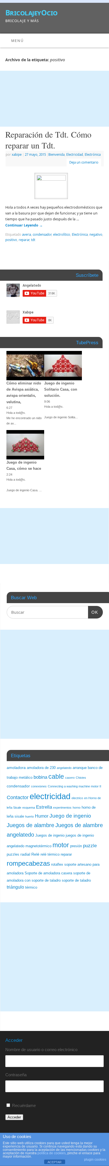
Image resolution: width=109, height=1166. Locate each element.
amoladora (16, 767)
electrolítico (61, 234)
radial (25, 854)
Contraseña (16, 1074)
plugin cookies (95, 1160)
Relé (35, 854)
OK (93, 612)
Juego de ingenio (70, 816)
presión (76, 846)
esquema (28, 807)
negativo (95, 234)
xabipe (17, 154)
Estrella (44, 807)
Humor (41, 816)
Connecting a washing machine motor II (74, 786)
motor (61, 845)
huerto (29, 816)
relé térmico (50, 854)
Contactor (18, 797)
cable (56, 776)
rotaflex (57, 865)
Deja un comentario (83, 162)
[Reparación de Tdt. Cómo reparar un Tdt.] (54, 187)
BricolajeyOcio (31, 12)
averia (26, 234)
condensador (42, 234)
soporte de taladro (76, 880)
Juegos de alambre (30, 825)
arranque (80, 768)
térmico (31, 887)
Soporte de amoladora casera (48, 873)
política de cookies (51, 1153)
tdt (33, 240)
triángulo (15, 887)
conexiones (39, 786)
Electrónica (93, 154)
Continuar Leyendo (24, 225)
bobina (40, 777)
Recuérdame (24, 1105)
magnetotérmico (38, 846)
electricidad (50, 796)
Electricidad (74, 154)
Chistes (81, 777)
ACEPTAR (54, 1162)
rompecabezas (28, 863)
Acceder (14, 1117)
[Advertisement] (54, 99)
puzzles (13, 854)
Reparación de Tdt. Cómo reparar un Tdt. (48, 140)
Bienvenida (56, 154)
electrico (77, 798)
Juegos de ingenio (50, 835)
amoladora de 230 (41, 768)
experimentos (62, 807)
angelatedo (64, 768)
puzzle (90, 845)
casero (70, 777)
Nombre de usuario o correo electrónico (41, 1049)
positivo (11, 240)
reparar (24, 240)
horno (76, 807)
